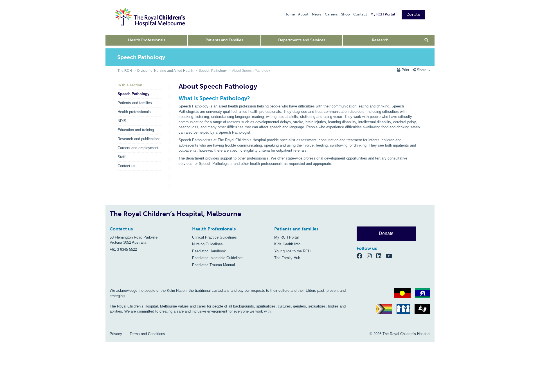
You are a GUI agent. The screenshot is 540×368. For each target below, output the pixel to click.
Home (289, 14)
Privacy (116, 334)
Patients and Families (224, 40)
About (303, 14)
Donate (413, 14)
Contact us (126, 166)
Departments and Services (301, 40)
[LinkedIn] (381, 255)
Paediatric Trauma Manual (213, 265)
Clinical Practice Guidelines (214, 237)
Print (405, 70)
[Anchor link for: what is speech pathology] (176, 98)
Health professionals (134, 112)
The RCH (125, 71)
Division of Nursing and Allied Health (165, 71)
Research (380, 40)
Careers (331, 14)
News (316, 14)
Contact (360, 14)
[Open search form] (426, 40)
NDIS (122, 121)
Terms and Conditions (147, 334)
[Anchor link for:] (176, 182)
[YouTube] (391, 255)
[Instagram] (371, 255)
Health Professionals (146, 40)
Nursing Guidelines (207, 244)
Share (422, 70)
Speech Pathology (213, 71)
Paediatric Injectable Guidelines (218, 258)
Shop (345, 14)
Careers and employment (138, 148)
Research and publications (139, 139)
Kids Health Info (287, 244)
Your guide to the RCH (292, 251)
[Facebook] (362, 255)
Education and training (136, 130)
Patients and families (135, 103)
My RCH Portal (382, 14)
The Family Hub (287, 258)
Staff (121, 157)
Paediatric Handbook (209, 251)
